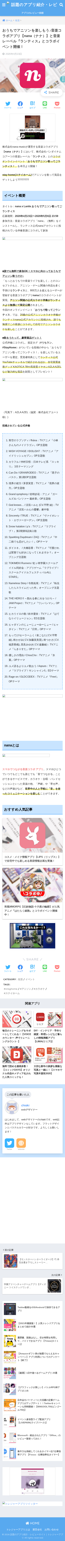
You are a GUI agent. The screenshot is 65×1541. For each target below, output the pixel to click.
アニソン (26, 988)
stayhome (11, 988)
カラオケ (40, 988)
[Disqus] (32, 1199)
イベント (30, 979)
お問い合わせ (51, 1529)
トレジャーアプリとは (18, 1529)
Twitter (9, 1149)
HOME (34, 1523)
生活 (20, 979)
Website (21, 1149)
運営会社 (37, 1529)
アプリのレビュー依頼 (32, 13)
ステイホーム (13, 993)
